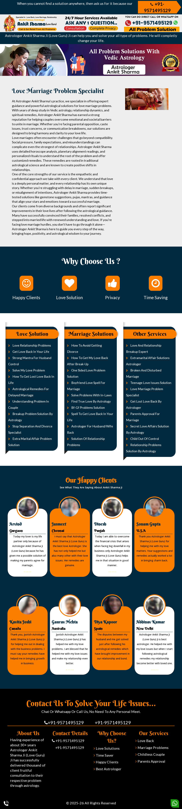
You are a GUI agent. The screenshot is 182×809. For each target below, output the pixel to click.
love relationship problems (31, 345)
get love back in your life (30, 352)
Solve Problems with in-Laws (91, 395)
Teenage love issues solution (150, 383)
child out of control (144, 439)
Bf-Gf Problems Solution (88, 407)
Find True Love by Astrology (91, 401)
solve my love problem (28, 370)
